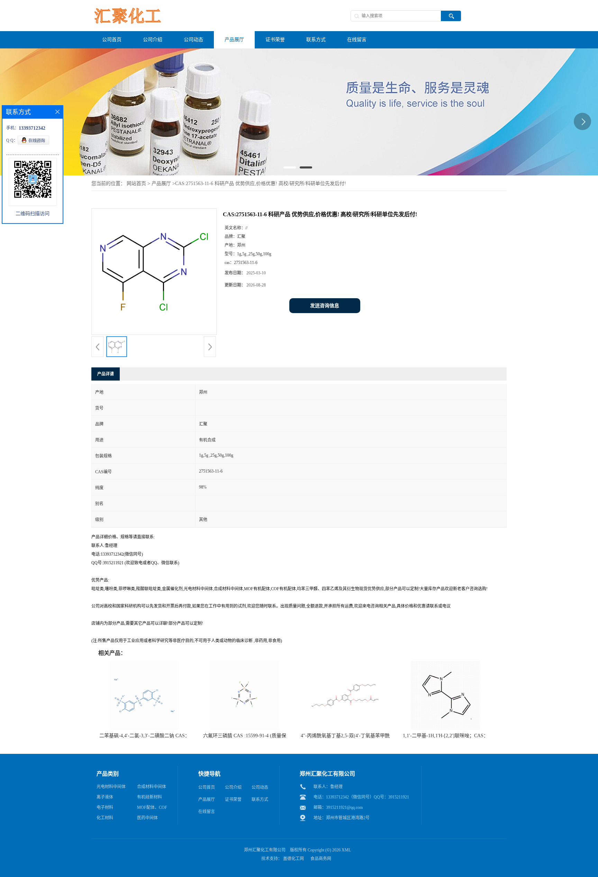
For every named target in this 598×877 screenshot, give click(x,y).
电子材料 (105, 807)
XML (346, 850)
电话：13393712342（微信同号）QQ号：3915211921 (361, 797)
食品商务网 (320, 858)
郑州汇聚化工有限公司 (265, 850)
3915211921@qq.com (344, 807)
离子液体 (105, 797)
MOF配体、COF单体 (152, 809)
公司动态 (260, 787)
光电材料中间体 (111, 786)
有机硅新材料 (149, 797)
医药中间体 (147, 817)
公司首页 (206, 787)
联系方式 (260, 799)
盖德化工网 (293, 858)
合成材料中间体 (151, 786)
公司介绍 (233, 787)
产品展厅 (161, 183)
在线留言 (206, 811)
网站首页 (136, 183)
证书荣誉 (233, 799)
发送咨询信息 (324, 305)
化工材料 (105, 817)
